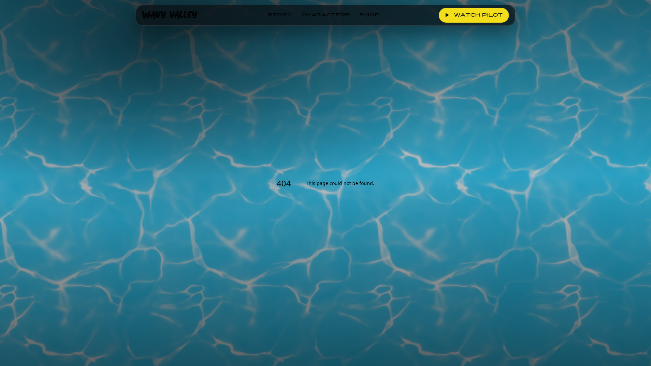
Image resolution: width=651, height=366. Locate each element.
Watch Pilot (474, 16)
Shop (369, 15)
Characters (325, 15)
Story (280, 15)
